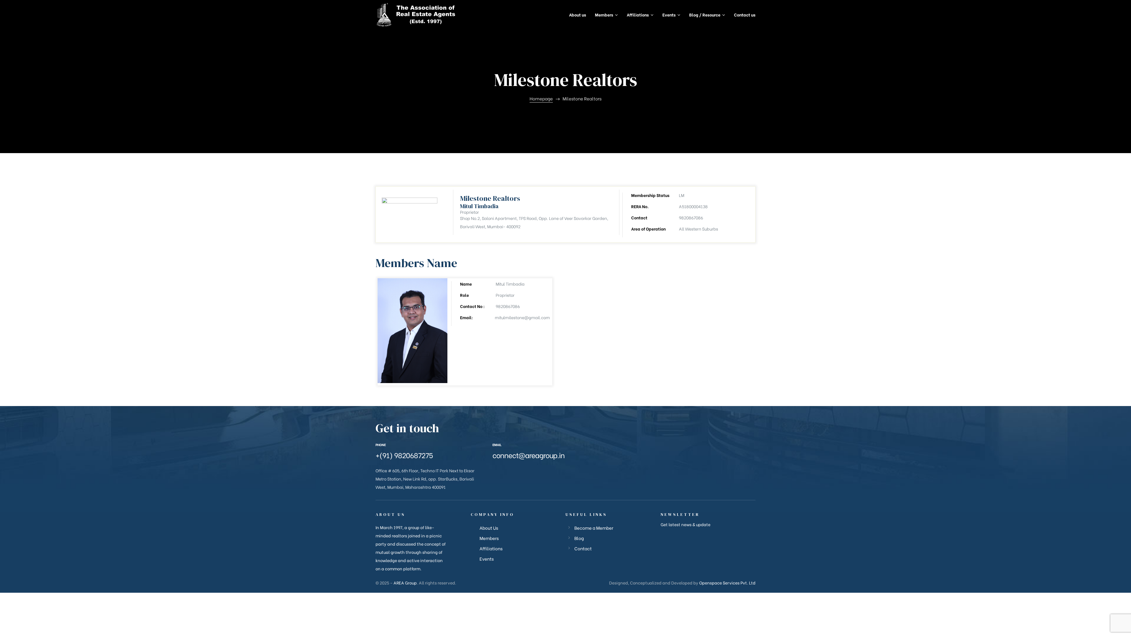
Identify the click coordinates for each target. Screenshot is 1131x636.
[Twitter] (503, 470)
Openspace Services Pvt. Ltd (727, 582)
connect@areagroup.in (528, 455)
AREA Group (405, 582)
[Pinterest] (542, 470)
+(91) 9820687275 (404, 455)
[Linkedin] (532, 470)
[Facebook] (494, 470)
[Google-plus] (513, 470)
